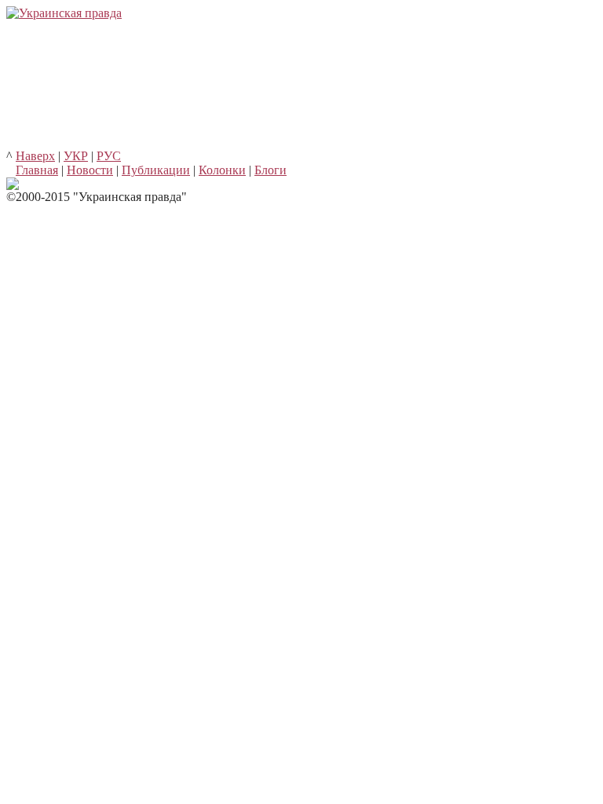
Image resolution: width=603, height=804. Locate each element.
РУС (109, 156)
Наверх (35, 156)
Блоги (270, 170)
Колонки (222, 170)
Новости (90, 170)
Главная (37, 170)
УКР (76, 156)
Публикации (156, 170)
